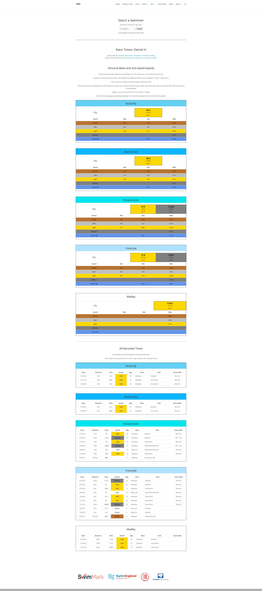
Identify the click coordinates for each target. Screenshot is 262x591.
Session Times (128, 4)
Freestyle (146, 55)
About (178, 4)
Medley (152, 55)
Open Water (162, 4)
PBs (152, 4)
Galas (144, 4)
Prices (137, 4)
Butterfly (121, 55)
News (171, 4)
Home (118, 4)
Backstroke (129, 55)
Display (139, 29)
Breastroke (137, 55)
